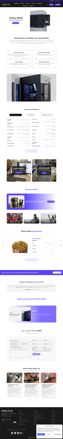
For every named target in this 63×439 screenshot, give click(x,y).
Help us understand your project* (16, 347)
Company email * (46, 343)
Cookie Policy (45, 436)
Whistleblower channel (22, 419)
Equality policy (21, 422)
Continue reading (51, 201)
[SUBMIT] (14, 422)
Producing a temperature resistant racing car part (15, 221)
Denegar (49, 434)
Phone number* (35, 348)
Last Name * (45, 340)
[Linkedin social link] (53, 1)
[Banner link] (19, 170)
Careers (20, 416)
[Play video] (31, 88)
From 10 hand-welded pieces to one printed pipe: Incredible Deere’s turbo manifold (31, 386)
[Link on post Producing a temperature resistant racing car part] (15, 218)
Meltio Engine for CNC (37, 416)
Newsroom (53, 422)
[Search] (47, 5)
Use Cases (53, 417)
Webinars (53, 421)
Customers (58, 4)
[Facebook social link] (49, 1)
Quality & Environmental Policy (24, 421)
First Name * (34, 340)
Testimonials (54, 419)
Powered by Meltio (36, 419)
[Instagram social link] (50, 1)
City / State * (34, 343)
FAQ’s (20, 412)
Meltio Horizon (36, 421)
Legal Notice (16, 429)
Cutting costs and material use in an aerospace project (48, 221)
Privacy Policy (9, 429)
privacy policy (34, 352)
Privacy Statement (49, 436)
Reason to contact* (13, 340)
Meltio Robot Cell (36, 412)
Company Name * (24, 343)
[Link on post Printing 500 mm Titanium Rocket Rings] (14, 378)
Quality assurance (22, 424)
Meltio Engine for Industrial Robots (39, 417)
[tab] (15, 115)
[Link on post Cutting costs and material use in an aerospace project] (48, 218)
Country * (45, 347)
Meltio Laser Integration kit (38, 414)
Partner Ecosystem (22, 414)
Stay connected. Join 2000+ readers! (6, 420)
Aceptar (41, 434)
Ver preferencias (57, 434)
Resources (53, 416)
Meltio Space (36, 422)
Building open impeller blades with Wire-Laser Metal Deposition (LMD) (48, 386)
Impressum (54, 436)
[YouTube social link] (52, 1)
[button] (61, 425)
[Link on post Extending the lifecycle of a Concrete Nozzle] (31, 218)
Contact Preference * (14, 343)
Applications (54, 414)
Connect (51, 4)
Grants (20, 417)
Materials (53, 412)
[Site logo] (6, 4)
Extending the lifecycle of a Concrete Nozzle (31, 221)
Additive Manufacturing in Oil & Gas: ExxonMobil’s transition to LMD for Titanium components (35, 201)
